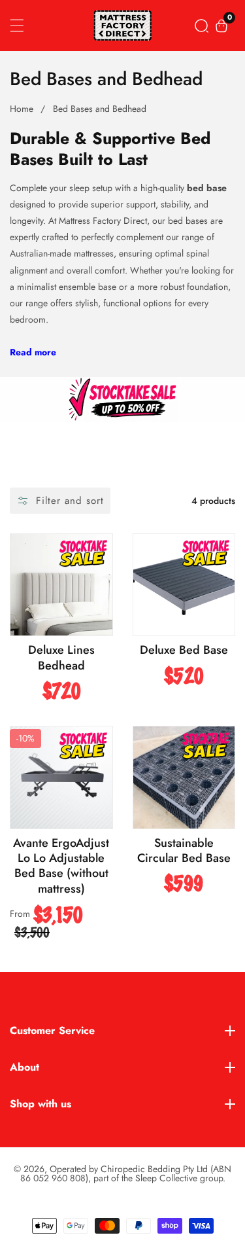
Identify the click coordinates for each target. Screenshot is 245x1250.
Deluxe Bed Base (184, 650)
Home (21, 108)
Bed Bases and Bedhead (99, 108)
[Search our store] (201, 26)
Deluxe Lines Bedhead (61, 658)
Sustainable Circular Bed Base (184, 851)
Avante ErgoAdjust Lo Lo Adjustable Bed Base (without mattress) (61, 866)
